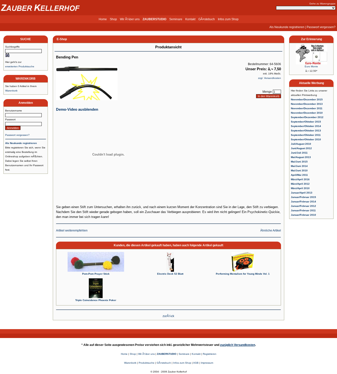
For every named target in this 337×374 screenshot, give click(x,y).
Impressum (207, 362)
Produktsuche (146, 362)
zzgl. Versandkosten (269, 78)
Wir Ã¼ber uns (130, 19)
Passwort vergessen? (321, 27)
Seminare (175, 19)
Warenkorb (11, 90)
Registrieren (209, 354)
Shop (113, 19)
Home (103, 19)
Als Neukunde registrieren (286, 27)
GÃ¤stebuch (206, 19)
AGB (196, 362)
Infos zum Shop (228, 19)
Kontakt (190, 19)
